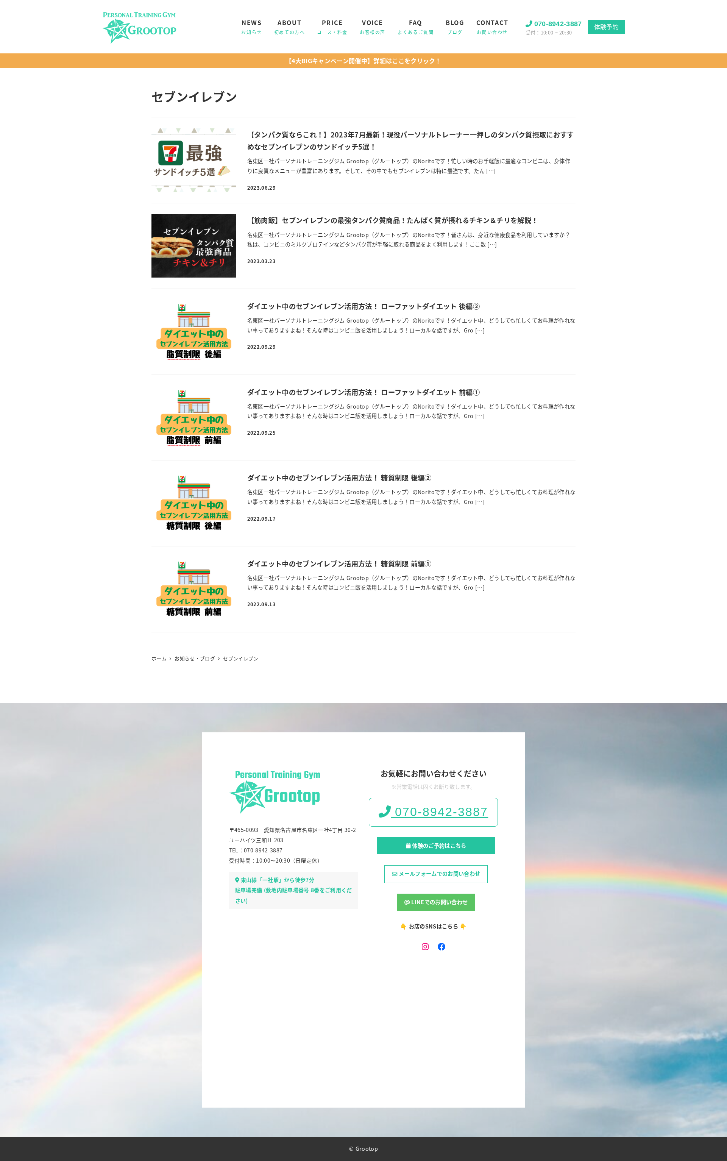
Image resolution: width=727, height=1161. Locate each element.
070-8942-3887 (558, 24)
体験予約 (606, 26)
